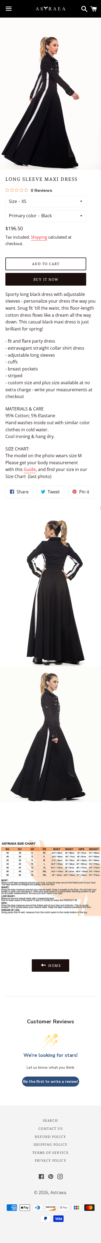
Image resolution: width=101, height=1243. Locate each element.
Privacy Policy (51, 1160)
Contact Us (50, 1128)
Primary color (23, 216)
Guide (30, 469)
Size (13, 201)
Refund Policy (50, 1136)
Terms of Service (50, 1152)
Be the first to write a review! (50, 1081)
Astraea (58, 1192)
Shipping (39, 237)
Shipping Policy (51, 1144)
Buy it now (45, 279)
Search (50, 1120)
